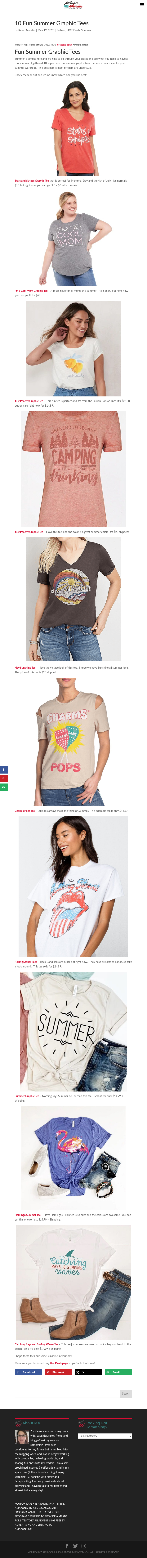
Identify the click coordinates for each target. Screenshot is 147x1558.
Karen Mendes (26, 30)
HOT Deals (73, 30)
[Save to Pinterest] (4, 778)
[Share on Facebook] (4, 770)
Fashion (60, 30)
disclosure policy (64, 45)
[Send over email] (4, 787)
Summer (86, 30)
